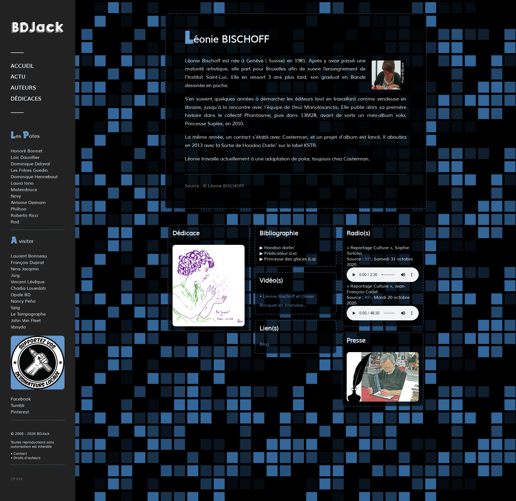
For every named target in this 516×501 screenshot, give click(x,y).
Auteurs (23, 88)
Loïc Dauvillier (25, 157)
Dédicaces (26, 99)
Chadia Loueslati (28, 288)
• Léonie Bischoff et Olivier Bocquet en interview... (287, 301)
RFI (368, 259)
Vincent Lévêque (28, 282)
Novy (16, 196)
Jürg (15, 275)
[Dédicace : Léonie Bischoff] (209, 285)
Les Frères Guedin (29, 170)
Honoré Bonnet (26, 151)
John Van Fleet (26, 320)
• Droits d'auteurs (25, 458)
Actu (18, 77)
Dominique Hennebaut (34, 177)
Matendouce (24, 189)
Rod (15, 222)
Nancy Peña (23, 301)
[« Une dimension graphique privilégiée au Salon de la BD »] (383, 377)
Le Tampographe (28, 314)
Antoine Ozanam (28, 202)
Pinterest (20, 412)
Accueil (22, 66)
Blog (264, 344)
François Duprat (27, 262)
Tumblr (18, 405)
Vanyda (18, 327)
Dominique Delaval (30, 164)
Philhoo (18, 209)
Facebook (21, 399)
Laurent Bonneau (29, 256)
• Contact (19, 454)
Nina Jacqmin (25, 269)
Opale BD (21, 295)
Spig (15, 307)
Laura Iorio (22, 183)
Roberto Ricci (24, 215)
